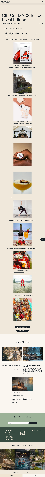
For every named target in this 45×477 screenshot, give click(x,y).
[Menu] (43, 2)
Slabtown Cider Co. (22, 220)
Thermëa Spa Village (22, 67)
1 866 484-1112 (11, 437)
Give (12, 475)
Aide (22, 141)
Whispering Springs (20, 123)
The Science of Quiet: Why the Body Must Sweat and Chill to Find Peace (11, 364)
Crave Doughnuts (23, 295)
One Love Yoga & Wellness (18, 197)
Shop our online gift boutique (22, 327)
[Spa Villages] (11, 1)
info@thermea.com (10, 439)
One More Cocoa (21, 95)
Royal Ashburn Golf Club (19, 272)
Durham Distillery (23, 169)
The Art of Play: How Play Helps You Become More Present (21, 395)
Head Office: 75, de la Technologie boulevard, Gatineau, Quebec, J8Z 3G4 (9, 433)
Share (42, 23)
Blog (36, 435)
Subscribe (33, 423)
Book (35, 475)
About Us (36, 432)
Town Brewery (27, 248)
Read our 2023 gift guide (22, 330)
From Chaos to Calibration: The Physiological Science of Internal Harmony (32, 365)
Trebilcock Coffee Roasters (22, 39)
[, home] (5, 1)
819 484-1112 (10, 436)
